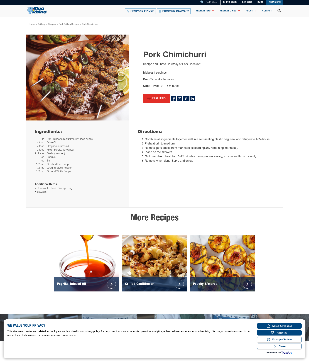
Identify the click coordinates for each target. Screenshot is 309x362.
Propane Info (203, 11)
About (249, 11)
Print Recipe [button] (159, 98)
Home (32, 24)
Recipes (52, 24)
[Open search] (279, 11)
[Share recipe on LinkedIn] (192, 98)
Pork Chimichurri (90, 24)
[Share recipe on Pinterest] (186, 98)
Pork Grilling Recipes (69, 24)
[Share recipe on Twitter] (179, 98)
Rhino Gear (230, 2)
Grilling (41, 24)
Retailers (275, 2)
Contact (267, 11)
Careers (247, 2)
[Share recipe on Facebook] (173, 98)
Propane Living (228, 11)
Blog (261, 2)
